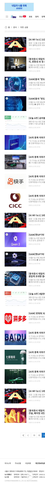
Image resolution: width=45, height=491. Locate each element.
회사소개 (8, 463)
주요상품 (18, 463)
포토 (30, 16)
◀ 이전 (28, 435)
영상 (21, 16)
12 (39, 435)
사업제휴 (28, 463)
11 (34, 435)
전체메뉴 (7, 16)
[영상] (15, 83)
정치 (37, 16)
